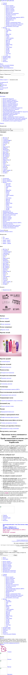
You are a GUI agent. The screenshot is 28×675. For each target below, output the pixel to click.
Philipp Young (9, 44)
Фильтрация (3, 132)
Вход (2, 77)
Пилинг (8, 21)
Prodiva (7, 46)
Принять (2, 644)
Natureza (8, 43)
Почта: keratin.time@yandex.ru (11, 528)
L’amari (7, 36)
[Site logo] (3, 0)
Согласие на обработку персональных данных (20, 541)
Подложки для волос (11, 14)
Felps (7, 31)
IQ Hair (7, 35)
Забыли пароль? (4, 79)
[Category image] (11, 313)
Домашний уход (10, 20)
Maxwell (8, 42)
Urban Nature (9, 47)
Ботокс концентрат (10, 7)
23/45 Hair (8, 53)
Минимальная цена (4, 129)
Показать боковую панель (6, 231)
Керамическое (6, 290)
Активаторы (9, 16)
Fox (7, 33)
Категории (2, 96)
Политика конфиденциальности (22, 540)
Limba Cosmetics (10, 38)
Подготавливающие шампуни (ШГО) (15, 17)
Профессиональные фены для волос (14, 23)
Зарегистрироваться (8, 67)
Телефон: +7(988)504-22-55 (9, 527)
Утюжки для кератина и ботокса (14, 25)
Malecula (8, 40)
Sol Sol (7, 52)
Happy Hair (8, 34)
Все (4, 237)
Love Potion (8, 39)
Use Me (7, 48)
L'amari (7, 194)
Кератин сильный (10, 10)
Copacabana (8, 30)
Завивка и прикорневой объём (13, 22)
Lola (7, 55)
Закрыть (2, 123)
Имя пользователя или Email (10, 70)
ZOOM (7, 49)
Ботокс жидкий (9, 5)
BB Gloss (8, 29)
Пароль (5, 74)
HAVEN (8, 51)
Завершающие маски (11, 18)
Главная (2, 230)
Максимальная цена (5, 130)
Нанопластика (9, 12)
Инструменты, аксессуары (12, 26)
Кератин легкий (10, 8)
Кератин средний (10, 9)
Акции (6, 492)
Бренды (5, 182)
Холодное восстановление (12, 13)
